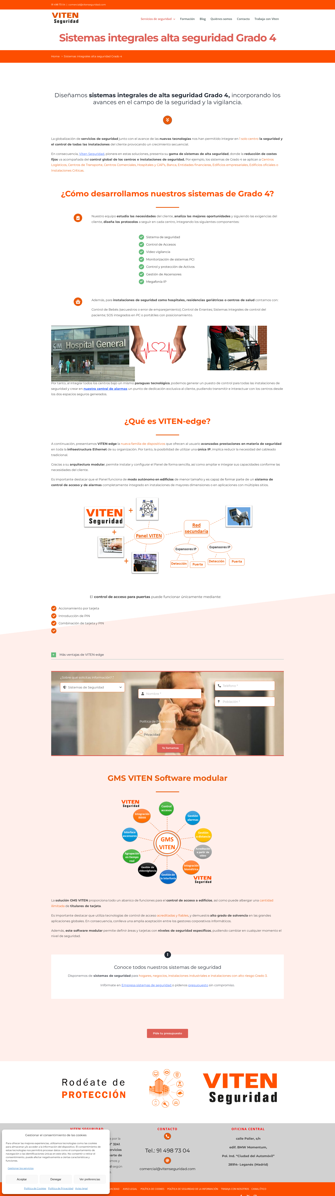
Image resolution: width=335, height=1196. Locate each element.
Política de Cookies (35, 1188)
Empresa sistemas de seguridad (147, 985)
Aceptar (22, 1179)
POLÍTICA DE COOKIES (154, 1189)
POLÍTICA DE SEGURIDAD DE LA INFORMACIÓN (192, 1189)
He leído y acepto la (167, 731)
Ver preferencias (89, 1179)
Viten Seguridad (91, 154)
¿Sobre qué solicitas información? (87, 677)
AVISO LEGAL (130, 1189)
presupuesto (198, 985)
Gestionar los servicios (21, 1168)
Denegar (55, 1179)
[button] (167, 654)
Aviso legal (81, 1188)
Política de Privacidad (60, 1188)
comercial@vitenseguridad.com (87, 4)
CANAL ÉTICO (258, 1189)
